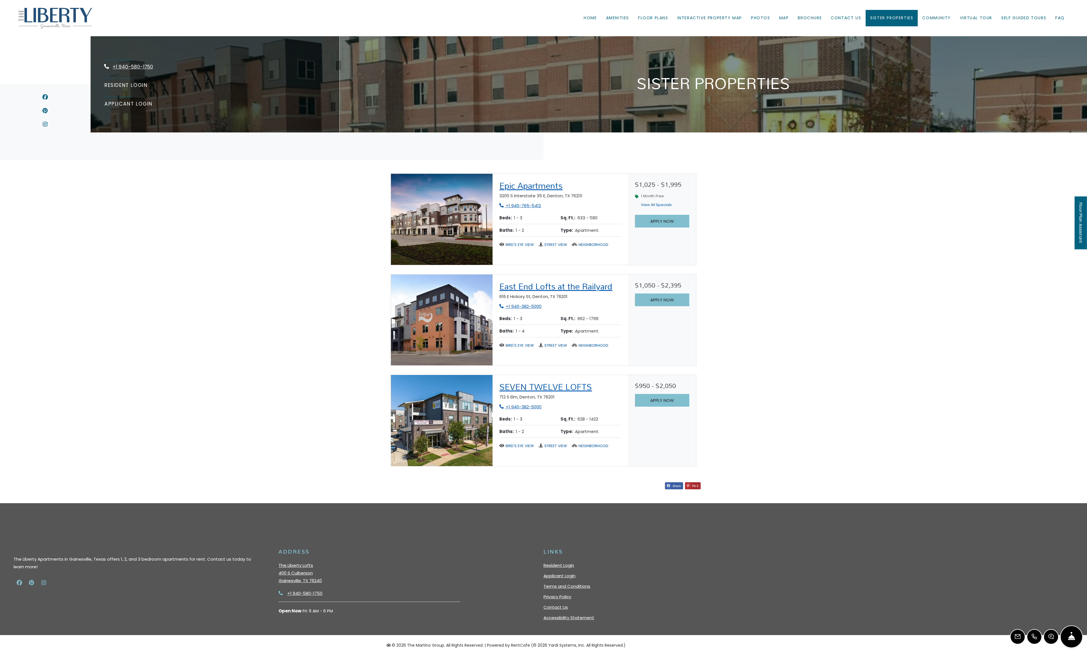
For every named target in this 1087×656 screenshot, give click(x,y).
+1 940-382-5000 (520, 306)
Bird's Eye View (520, 244)
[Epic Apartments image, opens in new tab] (442, 219)
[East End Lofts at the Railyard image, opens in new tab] (442, 320)
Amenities (617, 18)
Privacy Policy (557, 596)
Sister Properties (891, 18)
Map (784, 18)
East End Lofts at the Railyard (555, 286)
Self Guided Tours (1026, 18)
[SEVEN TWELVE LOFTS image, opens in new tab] (442, 420)
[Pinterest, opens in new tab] (45, 111)
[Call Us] (1034, 636)
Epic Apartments (530, 186)
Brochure (810, 18)
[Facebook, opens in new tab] (45, 98)
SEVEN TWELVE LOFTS (545, 387)
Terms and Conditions (567, 586)
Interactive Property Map (709, 18)
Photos (760, 18)
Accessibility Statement (569, 617)
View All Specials (659, 206)
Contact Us (846, 18)
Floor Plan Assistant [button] (1081, 226)
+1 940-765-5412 (520, 205)
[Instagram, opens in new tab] (45, 125)
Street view (555, 244)
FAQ (1060, 18)
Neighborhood (593, 244)
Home (590, 18)
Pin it (694, 485)
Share (676, 485)
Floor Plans (653, 18)
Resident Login (126, 85)
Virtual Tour (978, 18)
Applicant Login (128, 103)
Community (936, 18)
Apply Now (662, 221)
